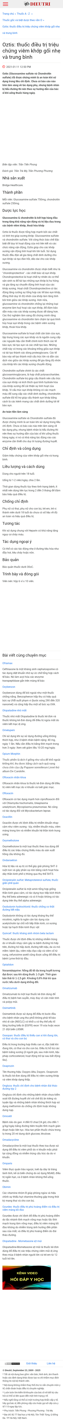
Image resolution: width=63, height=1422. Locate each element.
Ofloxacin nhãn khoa (14, 777)
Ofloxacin (7, 793)
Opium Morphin (11, 753)
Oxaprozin (8, 1065)
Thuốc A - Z (23, 13)
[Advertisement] (31, 128)
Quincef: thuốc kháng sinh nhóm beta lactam (28, 933)
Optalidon (8, 964)
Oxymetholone (10, 840)
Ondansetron (9, 860)
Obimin (6, 1187)
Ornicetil (7, 1116)
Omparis (7, 1163)
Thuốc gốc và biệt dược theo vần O (22, 20)
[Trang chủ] (37, 3)
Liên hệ (51, 1363)
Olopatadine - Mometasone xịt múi (22, 1241)
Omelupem (8, 730)
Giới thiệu (31, 1363)
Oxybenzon (8, 686)
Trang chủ (8, 13)
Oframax (7, 663)
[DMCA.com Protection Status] (12, 1363)
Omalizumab (9, 988)
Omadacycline (10, 1139)
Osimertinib (9, 1007)
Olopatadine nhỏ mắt (14, 710)
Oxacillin (7, 816)
